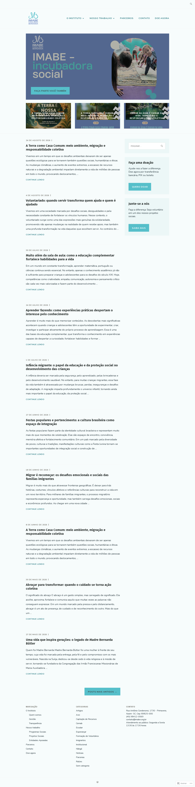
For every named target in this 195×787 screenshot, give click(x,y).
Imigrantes (81, 740)
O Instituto (74, 18)
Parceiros (126, 18)
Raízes (79, 761)
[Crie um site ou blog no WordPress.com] (97, 782)
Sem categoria (82, 765)
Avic (78, 714)
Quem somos (35, 714)
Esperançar (81, 731)
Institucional (81, 744)
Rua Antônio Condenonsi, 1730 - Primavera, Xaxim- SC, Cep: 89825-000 (146, 712)
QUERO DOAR (140, 186)
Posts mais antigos (101, 692)
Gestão (32, 719)
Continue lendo (35, 180)
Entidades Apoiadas (38, 740)
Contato (144, 18)
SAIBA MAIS (139, 228)
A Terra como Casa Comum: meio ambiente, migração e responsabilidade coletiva (48, 115)
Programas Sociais (37, 731)
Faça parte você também (50, 90)
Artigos (79, 710)
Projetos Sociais (36, 736)
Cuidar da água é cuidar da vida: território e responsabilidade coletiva (146, 115)
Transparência (35, 723)
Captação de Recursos (86, 719)
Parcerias (80, 757)
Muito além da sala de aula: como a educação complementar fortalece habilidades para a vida (70, 257)
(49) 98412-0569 (135, 716)
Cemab (79, 723)
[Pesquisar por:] (191, 4)
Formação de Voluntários (87, 736)
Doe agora (162, 18)
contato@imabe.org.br (136, 719)
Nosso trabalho (101, 18)
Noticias (79, 753)
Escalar (79, 727)
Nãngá (79, 748)
